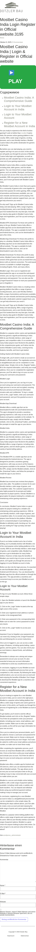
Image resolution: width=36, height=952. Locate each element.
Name (2, 885)
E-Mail (3, 893)
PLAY (15, 81)
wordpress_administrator (12, 835)
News (2, 38)
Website (3, 902)
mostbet (24, 133)
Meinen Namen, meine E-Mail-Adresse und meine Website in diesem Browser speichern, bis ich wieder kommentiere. (17, 913)
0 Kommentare (17, 42)
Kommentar (4, 859)
